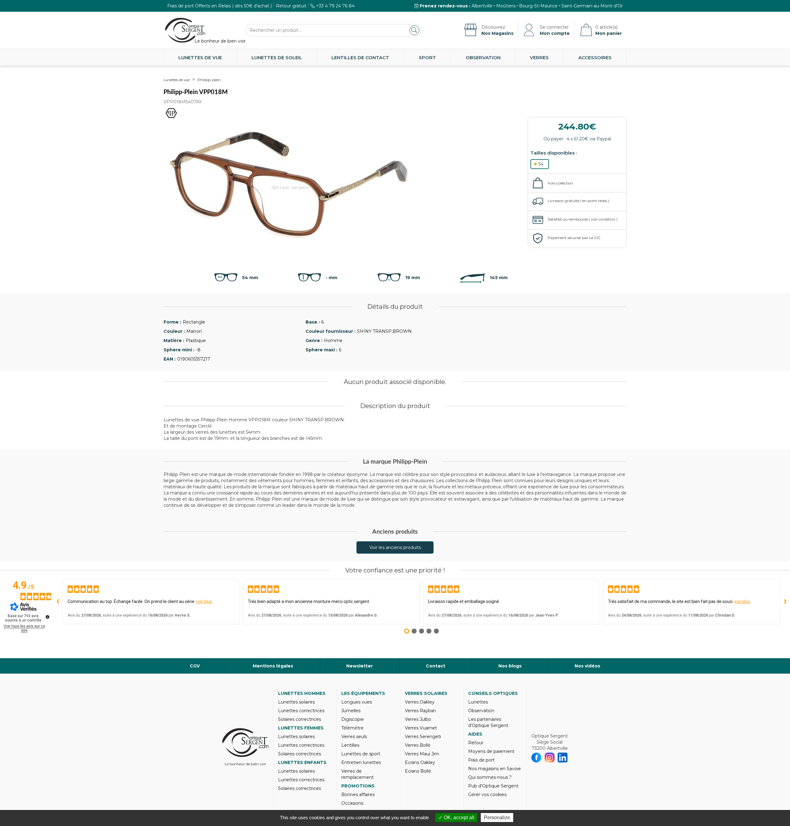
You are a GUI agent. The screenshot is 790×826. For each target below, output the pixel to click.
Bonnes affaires (358, 794)
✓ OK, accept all (456, 817)
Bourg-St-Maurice (538, 6)
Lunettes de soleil (277, 57)
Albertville (482, 6)
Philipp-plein (209, 79)
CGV (195, 666)
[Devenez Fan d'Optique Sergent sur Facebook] (536, 757)
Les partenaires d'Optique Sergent (488, 722)
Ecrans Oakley (420, 762)
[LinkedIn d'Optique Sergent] (563, 757)
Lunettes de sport (360, 754)
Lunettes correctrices (301, 710)
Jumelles (350, 710)
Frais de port (481, 760)
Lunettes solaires (296, 702)
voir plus (204, 601)
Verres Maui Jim (422, 754)
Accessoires (595, 57)
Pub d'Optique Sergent (493, 786)
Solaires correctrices (299, 719)
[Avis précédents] (57, 601)
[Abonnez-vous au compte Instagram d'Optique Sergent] (550, 757)
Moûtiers (505, 6)
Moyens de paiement (491, 751)
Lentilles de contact (360, 57)
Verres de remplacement (357, 774)
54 (540, 164)
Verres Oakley (419, 702)
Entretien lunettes (361, 762)
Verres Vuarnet (421, 728)
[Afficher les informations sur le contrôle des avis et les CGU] (47, 616)
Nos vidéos (587, 666)
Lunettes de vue (200, 57)
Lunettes (478, 702)
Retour (475, 742)
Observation (483, 57)
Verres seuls (354, 736)
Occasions (352, 803)
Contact (435, 666)
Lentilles (350, 745)
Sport (427, 57)
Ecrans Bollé (418, 771)
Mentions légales (273, 666)
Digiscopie (352, 719)
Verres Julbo (418, 719)
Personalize (497, 817)
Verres (539, 57)
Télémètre (352, 728)
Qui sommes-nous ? (490, 777)
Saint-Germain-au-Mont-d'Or (592, 6)
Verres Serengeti (423, 736)
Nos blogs (510, 666)
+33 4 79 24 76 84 (335, 6)
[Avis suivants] (785, 601)
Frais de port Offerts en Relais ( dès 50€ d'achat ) (219, 6)
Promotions (358, 786)
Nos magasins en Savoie (494, 768)
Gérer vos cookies (487, 794)
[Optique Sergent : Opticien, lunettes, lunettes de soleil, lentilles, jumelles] (185, 30)
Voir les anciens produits (395, 547)
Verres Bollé (417, 745)
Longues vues (356, 702)
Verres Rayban (420, 710)
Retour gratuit (291, 6)
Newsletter (359, 666)
